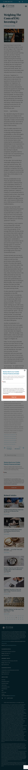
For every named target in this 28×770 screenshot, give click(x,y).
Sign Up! (14, 397)
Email (4, 381)
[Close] (24, 370)
